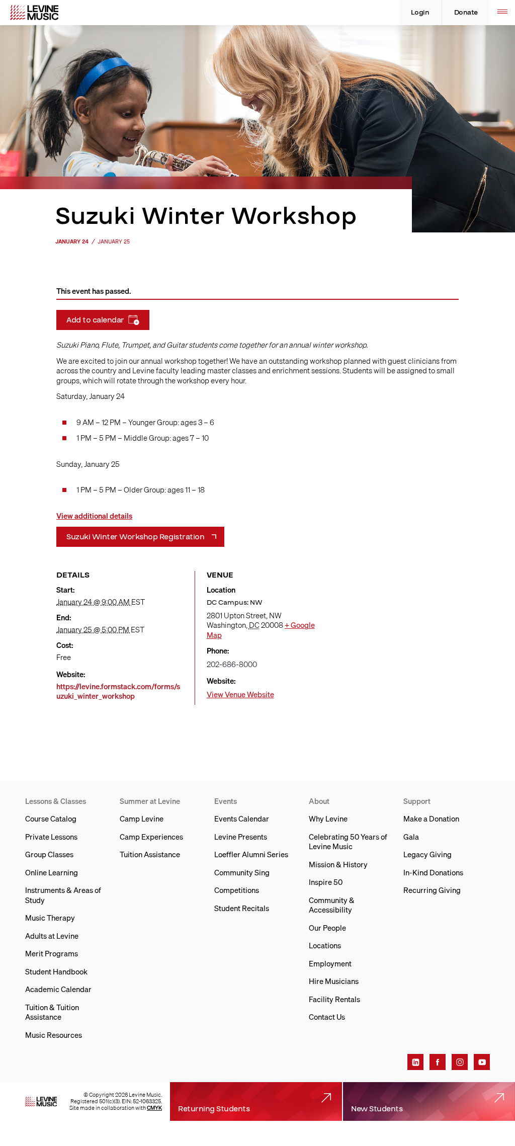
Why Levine (328, 818)
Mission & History (338, 864)
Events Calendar (241, 818)
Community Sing (242, 872)
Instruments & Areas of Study (63, 895)
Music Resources (53, 1035)
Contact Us (327, 1017)
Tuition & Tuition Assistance (52, 1012)
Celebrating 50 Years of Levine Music (348, 842)
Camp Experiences (151, 837)
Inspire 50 (325, 882)
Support (417, 801)
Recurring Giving (432, 890)
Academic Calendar (58, 989)
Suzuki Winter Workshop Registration (135, 536)
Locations (325, 945)
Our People (327, 928)
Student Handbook (56, 971)
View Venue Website (240, 694)
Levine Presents (240, 837)
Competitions (236, 890)
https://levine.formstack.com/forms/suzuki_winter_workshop (118, 691)
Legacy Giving (427, 854)
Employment (330, 963)
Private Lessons (51, 837)
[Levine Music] (41, 1102)
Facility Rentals (334, 999)
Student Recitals (241, 908)
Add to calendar (95, 319)
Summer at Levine (150, 801)
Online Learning (51, 872)
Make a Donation (431, 818)
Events (225, 801)
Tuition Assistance (150, 854)
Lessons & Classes (55, 801)
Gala (411, 837)
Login (420, 13)
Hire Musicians (334, 981)
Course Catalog (50, 818)
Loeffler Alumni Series (251, 854)
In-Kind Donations (433, 872)
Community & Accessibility (332, 905)
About (319, 801)
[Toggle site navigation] (502, 12)
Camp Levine (141, 818)
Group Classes (49, 854)
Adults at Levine (51, 936)
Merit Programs (51, 953)
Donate (466, 13)
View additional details (94, 516)
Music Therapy (50, 918)
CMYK (154, 1107)
